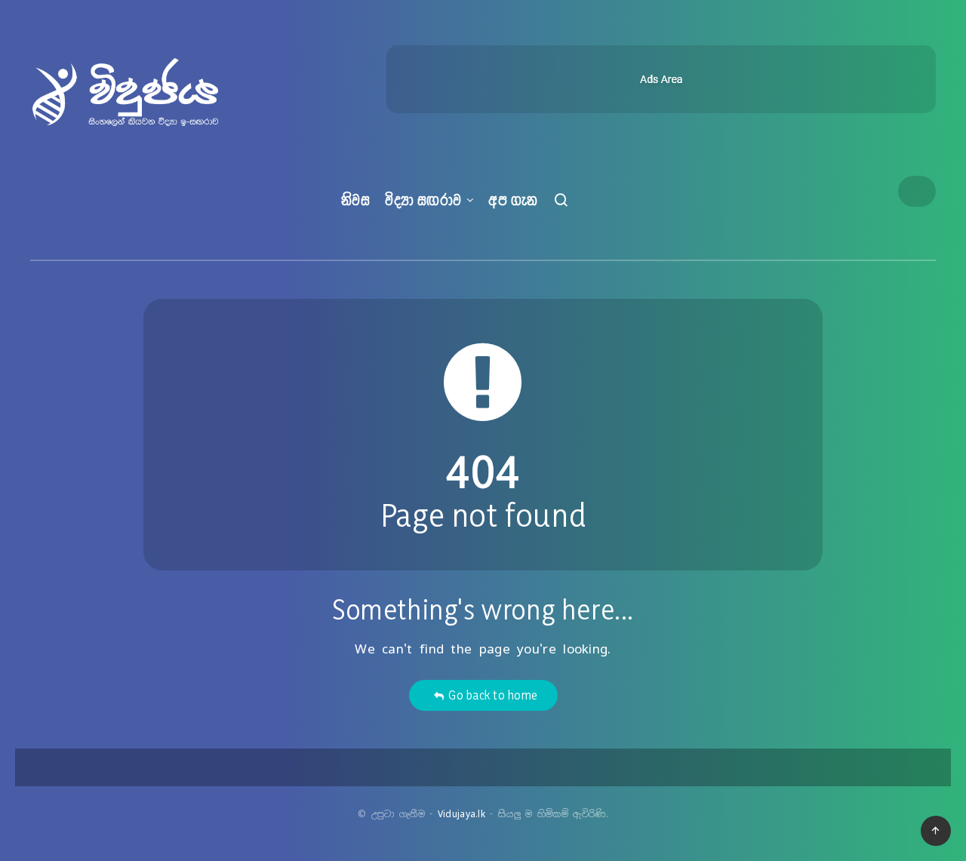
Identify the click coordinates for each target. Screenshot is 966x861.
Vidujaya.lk (461, 814)
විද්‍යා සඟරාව (423, 200)
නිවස (356, 200)
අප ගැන (513, 200)
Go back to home (490, 695)
